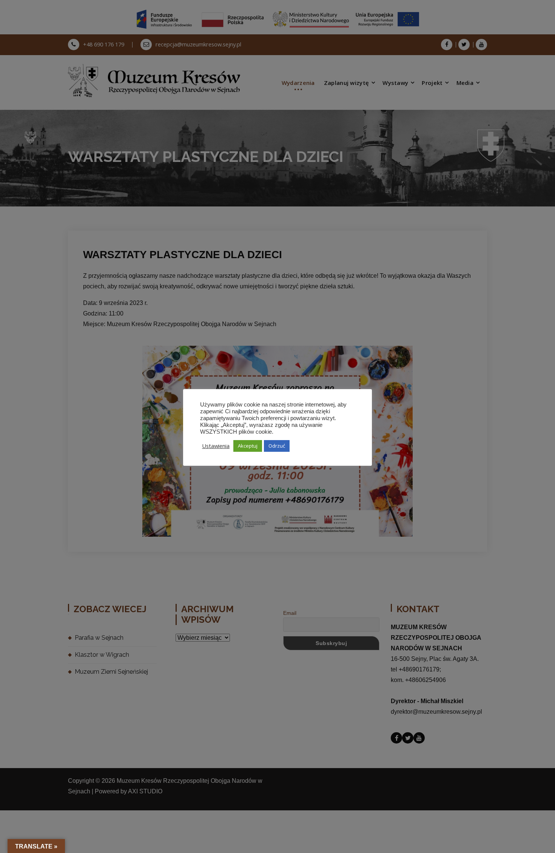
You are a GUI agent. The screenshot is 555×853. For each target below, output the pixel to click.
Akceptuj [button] (247, 445)
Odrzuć (276, 445)
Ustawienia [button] (216, 446)
